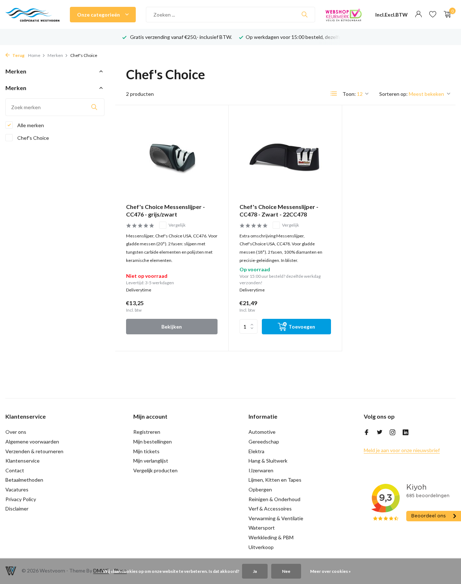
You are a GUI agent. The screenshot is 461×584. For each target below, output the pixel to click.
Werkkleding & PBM (271, 537)
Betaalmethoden (24, 480)
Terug (18, 55)
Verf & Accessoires (270, 508)
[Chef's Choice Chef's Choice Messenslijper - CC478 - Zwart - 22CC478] (285, 157)
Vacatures (16, 489)
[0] (445, 14)
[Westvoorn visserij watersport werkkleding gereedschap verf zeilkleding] (32, 14)
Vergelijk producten (155, 470)
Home (34, 55)
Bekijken (171, 327)
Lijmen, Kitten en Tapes (275, 480)
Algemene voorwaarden (32, 441)
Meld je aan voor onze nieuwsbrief (402, 450)
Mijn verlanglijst (150, 461)
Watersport (262, 528)
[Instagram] (392, 432)
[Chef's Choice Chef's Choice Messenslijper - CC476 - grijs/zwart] (172, 157)
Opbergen (260, 489)
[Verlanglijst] (433, 14)
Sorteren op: (393, 94)
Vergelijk (177, 225)
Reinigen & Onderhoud (274, 499)
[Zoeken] (304, 14)
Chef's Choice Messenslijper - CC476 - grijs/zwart (165, 210)
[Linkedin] (405, 432)
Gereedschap (264, 441)
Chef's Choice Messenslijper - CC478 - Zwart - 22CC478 (279, 210)
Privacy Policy (20, 499)
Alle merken (30, 125)
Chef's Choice (32, 138)
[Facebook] (367, 432)
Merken (55, 55)
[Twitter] (379, 432)
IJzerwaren (261, 470)
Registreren (146, 432)
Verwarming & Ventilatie (276, 518)
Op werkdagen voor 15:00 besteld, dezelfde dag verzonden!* (314, 37)
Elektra (256, 451)
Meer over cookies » (330, 571)
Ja (255, 571)
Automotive (262, 432)
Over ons (15, 432)
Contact (14, 470)
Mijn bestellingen (152, 441)
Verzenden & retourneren (34, 451)
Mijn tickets (146, 451)
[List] (334, 93)
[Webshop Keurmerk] (344, 14)
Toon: (349, 94)
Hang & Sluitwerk (268, 461)
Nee (286, 571)
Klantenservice (22, 461)
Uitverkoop (261, 547)
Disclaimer (16, 508)
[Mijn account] (418, 14)
